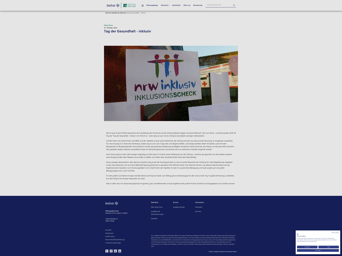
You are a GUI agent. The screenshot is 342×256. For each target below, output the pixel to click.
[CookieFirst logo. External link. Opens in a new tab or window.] (297, 234)
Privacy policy (335, 233)
